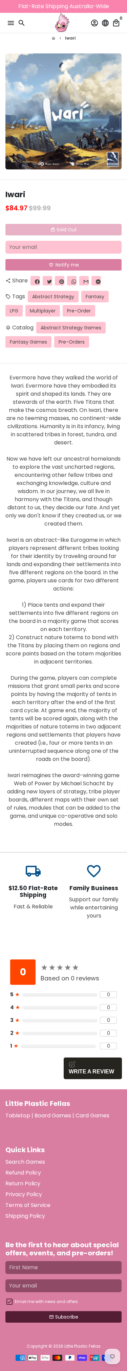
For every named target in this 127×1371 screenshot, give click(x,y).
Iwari (70, 38)
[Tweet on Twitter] (47, 280)
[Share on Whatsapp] (72, 280)
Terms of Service (27, 1205)
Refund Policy (23, 1173)
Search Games (25, 1162)
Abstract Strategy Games (71, 327)
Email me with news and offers (46, 1301)
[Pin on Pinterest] (59, 280)
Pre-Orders (72, 342)
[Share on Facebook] (35, 280)
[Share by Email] (84, 280)
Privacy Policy (23, 1194)
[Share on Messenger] (96, 280)
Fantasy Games (28, 342)
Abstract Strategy (53, 296)
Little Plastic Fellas (82, 1346)
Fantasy (95, 296)
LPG (14, 310)
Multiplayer (43, 310)
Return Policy (22, 1183)
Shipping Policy (25, 1216)
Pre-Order (79, 310)
